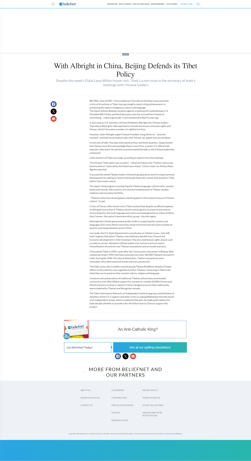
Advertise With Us (90, 398)
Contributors (119, 398)
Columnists (118, 390)
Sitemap (116, 412)
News (125, 54)
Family (172, 4)
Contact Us (87, 405)
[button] (198, 4)
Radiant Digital (120, 420)
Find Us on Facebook (122, 405)
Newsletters (187, 4)
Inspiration (112, 4)
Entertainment (158, 4)
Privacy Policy (150, 390)
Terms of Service (151, 398)
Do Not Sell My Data (152, 405)
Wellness (141, 4)
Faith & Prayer (125, 4)
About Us (85, 390)
